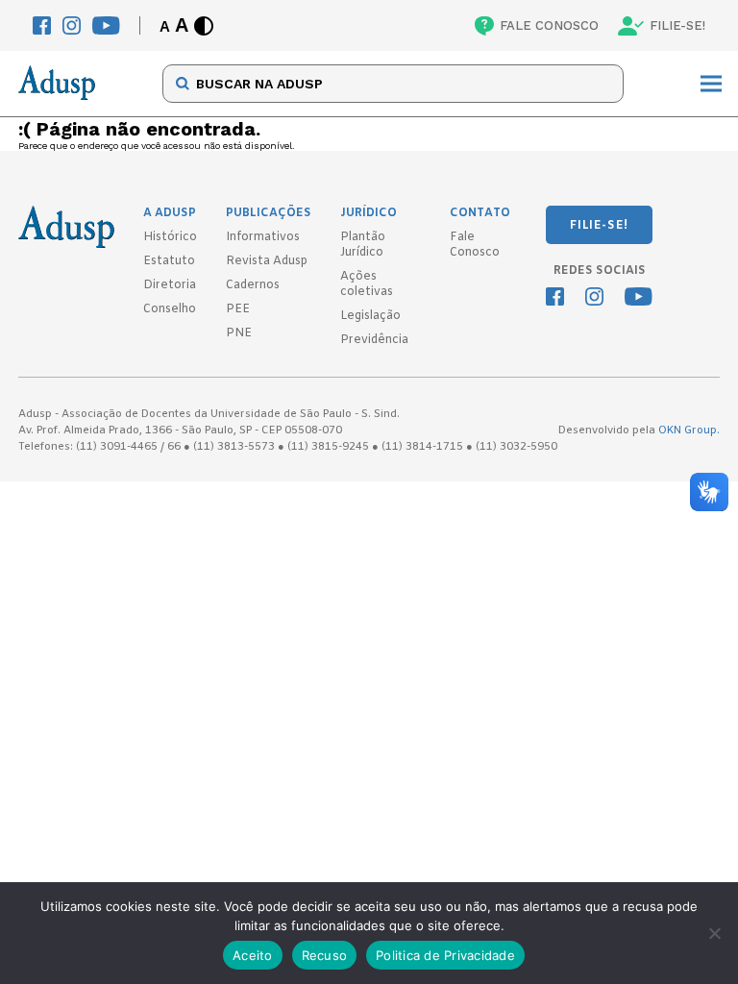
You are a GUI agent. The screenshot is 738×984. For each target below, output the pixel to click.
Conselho (169, 309)
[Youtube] (106, 25)
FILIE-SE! (677, 25)
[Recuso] (714, 933)
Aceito (253, 955)
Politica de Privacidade (445, 955)
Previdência (374, 340)
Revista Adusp (267, 261)
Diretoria (169, 285)
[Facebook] (42, 25)
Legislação (370, 316)
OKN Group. (689, 430)
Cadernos (253, 285)
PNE (239, 333)
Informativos (263, 237)
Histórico (170, 237)
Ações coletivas (366, 284)
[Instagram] (71, 25)
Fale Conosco (475, 245)
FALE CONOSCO (549, 25)
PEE (238, 309)
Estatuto (169, 261)
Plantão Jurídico (362, 245)
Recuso (325, 955)
